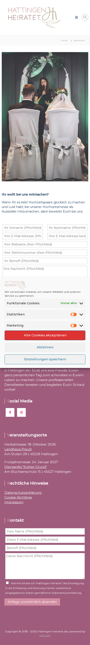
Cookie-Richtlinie (18, 497)
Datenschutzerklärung (23, 492)
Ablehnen (45, 347)
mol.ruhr (45, 635)
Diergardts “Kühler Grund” (25, 467)
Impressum (13, 502)
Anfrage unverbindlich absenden (32, 602)
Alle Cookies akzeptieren (45, 335)
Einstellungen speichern (45, 359)
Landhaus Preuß (18, 449)
